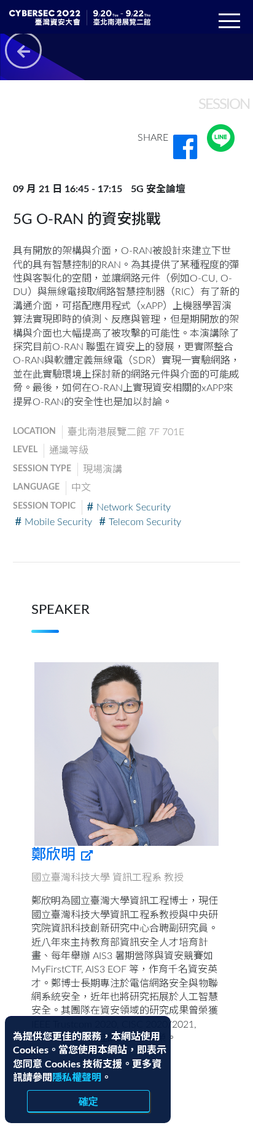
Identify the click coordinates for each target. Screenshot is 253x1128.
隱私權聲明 (76, 1078)
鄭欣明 (55, 855)
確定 (88, 1101)
